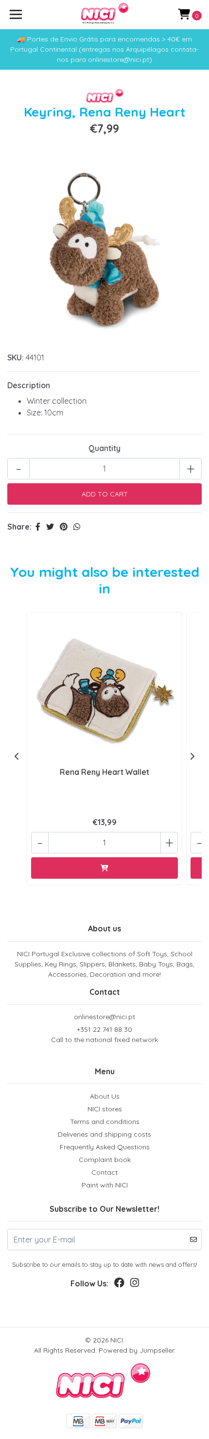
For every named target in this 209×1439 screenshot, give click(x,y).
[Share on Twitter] (50, 527)
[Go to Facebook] (119, 1285)
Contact (104, 1172)
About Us (105, 1096)
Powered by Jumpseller (136, 1350)
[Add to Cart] (104, 868)
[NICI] (105, 14)
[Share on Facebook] (37, 527)
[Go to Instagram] (134, 1285)
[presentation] (17, 756)
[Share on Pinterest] (64, 527)
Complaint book (105, 1159)
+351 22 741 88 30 (104, 1034)
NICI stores (104, 1108)
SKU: (15, 357)
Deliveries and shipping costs (104, 1134)
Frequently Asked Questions (105, 1147)
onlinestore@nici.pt (104, 1016)
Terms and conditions (104, 1121)
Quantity (104, 448)
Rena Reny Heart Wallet (104, 772)
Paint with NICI (105, 1185)
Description (28, 385)
